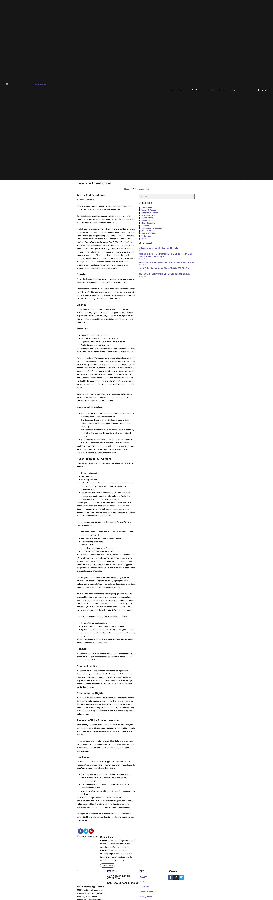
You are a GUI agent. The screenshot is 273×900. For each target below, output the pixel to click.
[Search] (194, 196)
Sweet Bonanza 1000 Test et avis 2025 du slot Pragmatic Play (166, 262)
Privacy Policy (146, 897)
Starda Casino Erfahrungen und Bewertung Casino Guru (164, 274)
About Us (144, 877)
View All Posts (107, 865)
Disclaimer (144, 887)
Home (171, 90)
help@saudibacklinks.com (123, 883)
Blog (233, 90)
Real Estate (196, 90)
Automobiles (210, 90)
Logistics (223, 90)
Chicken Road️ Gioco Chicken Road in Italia (158, 248)
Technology (183, 90)
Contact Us (144, 882)
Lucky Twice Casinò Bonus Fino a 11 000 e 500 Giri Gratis (165, 268)
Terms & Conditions (148, 892)
